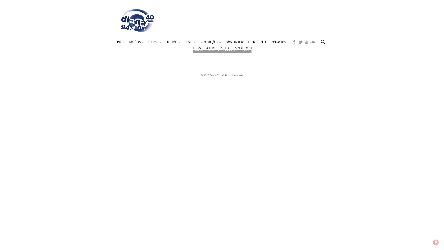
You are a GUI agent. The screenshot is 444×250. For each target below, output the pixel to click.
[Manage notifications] (436, 242)
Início (120, 42)
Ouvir (188, 42)
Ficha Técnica (257, 42)
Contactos (278, 42)
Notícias (135, 42)
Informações (209, 42)
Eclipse (153, 42)
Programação (234, 42)
